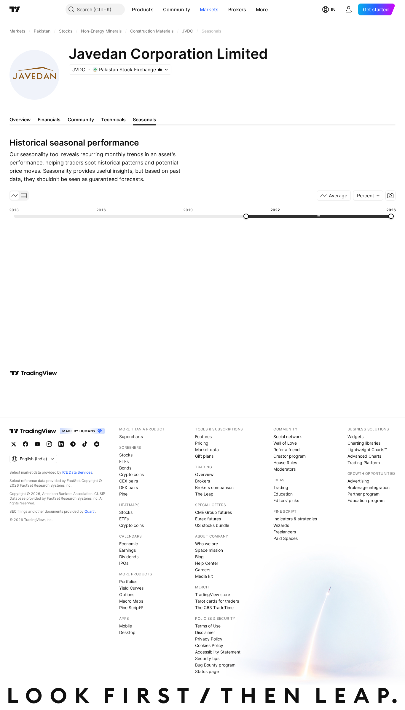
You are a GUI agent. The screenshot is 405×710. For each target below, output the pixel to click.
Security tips (207, 658)
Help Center (206, 563)
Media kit (204, 576)
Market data (207, 449)
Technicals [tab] (113, 119)
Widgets (355, 436)
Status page (207, 671)
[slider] (246, 216)
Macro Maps (131, 601)
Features (203, 436)
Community (176, 9)
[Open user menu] (349, 9)
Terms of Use (208, 625)
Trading (280, 487)
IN (333, 9)
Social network (287, 436)
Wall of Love (285, 443)
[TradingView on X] (13, 444)
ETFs (124, 461)
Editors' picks (286, 500)
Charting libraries (363, 443)
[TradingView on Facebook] (25, 444)
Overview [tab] (20, 119)
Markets (209, 9)
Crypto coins (131, 474)
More (262, 9)
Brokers (237, 9)
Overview (204, 474)
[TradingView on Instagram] (49, 444)
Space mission (209, 550)
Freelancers (284, 531)
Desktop (127, 632)
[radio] (14, 195)
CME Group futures (213, 512)
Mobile (125, 625)
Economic (128, 543)
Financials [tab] (49, 119)
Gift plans (204, 456)
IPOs (123, 563)
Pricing (201, 443)
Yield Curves (131, 587)
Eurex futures (208, 518)
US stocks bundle (212, 525)
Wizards (281, 525)
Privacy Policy (208, 638)
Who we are (206, 543)
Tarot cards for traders (217, 601)
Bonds (125, 467)
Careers (202, 569)
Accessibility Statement (217, 651)
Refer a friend (286, 449)
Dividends (128, 556)
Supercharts (131, 436)
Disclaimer (205, 632)
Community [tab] (81, 119)
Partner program (363, 493)
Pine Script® (131, 607)
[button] (158, 9)
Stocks (126, 454)
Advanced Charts (364, 456)
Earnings (127, 550)
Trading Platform (363, 462)
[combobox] (368, 196)
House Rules (285, 462)
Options (126, 594)
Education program (366, 500)
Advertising (358, 480)
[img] (159, 69)
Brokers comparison (214, 487)
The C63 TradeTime (214, 607)
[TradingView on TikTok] (85, 444)
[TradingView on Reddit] (97, 444)
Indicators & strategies (295, 518)
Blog (199, 556)
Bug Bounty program (215, 664)
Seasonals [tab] (144, 119)
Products (142, 9)
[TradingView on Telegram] (73, 444)
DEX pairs (128, 487)
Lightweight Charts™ (367, 449)
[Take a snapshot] (390, 196)
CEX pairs (128, 480)
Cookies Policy (209, 645)
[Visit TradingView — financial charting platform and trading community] (33, 373)
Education (283, 493)
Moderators (284, 469)
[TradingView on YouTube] (37, 444)
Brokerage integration (368, 487)
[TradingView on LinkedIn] (61, 444)
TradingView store (212, 594)
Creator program (289, 456)
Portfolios (128, 581)
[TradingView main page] (14, 9)
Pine (123, 493)
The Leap (204, 493)
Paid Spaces (285, 538)
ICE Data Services (77, 472)
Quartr (89, 511)
